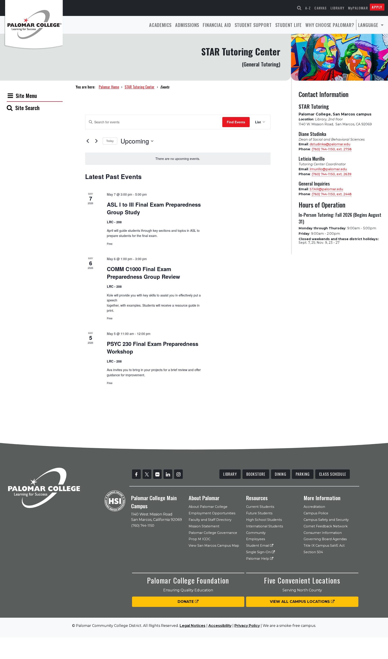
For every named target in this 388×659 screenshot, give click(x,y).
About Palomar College (208, 507)
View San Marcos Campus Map (214, 546)
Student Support (253, 24)
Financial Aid (217, 24)
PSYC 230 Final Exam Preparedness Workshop (152, 347)
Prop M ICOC (199, 539)
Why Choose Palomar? (329, 24)
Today (110, 141)
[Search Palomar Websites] (299, 8)
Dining (280, 474)
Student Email (258, 546)
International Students (264, 526)
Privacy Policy (247, 626)
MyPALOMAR (358, 7)
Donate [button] (186, 601)
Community (256, 533)
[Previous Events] (87, 141)
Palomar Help (258, 559)
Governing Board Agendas (325, 539)
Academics (160, 24)
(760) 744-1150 (142, 526)
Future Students (259, 513)
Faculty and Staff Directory (210, 520)
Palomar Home (109, 87)
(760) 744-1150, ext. (332, 149)
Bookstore (255, 474)
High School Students (264, 520)
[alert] (178, 159)
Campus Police (316, 513)
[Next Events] (96, 141)
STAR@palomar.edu (326, 189)
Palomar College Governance (213, 533)
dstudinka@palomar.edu (330, 144)
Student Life (288, 24)
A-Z (308, 7)
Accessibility (219, 626)
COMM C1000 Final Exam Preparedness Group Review (143, 272)
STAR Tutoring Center (139, 87)
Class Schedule (332, 474)
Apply (377, 6)
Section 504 (313, 552)
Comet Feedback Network (326, 526)
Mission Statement (204, 526)
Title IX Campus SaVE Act (324, 546)
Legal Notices (192, 626)
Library (337, 7)
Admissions (187, 24)
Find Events (236, 122)
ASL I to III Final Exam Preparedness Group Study (154, 208)
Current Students (260, 507)
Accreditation (314, 507)
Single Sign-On (259, 552)
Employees (255, 539)
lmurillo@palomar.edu (328, 169)
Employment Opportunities (212, 513)
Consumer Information (323, 533)
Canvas (320, 7)
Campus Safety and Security (326, 520)
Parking (303, 474)
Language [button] (369, 24)
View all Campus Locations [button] (300, 601)
